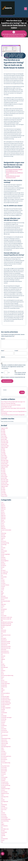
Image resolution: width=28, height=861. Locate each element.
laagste (3, 690)
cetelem (3, 586)
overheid (3, 751)
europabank (4, 609)
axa (2, 546)
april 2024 (3, 473)
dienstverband (4, 597)
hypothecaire (12, 55)
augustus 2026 (4, 428)
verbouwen (3, 814)
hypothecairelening (5, 648)
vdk (2, 811)
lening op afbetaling (6, 703)
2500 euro (3, 517)
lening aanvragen (5, 696)
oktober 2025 (4, 444)
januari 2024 (4, 478)
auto (2, 539)
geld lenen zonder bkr (6, 619)
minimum (3, 720)
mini (2, 714)
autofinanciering (5, 543)
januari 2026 (4, 439)
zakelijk (3, 833)
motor (2, 727)
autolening (3, 544)
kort (2, 678)
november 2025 (4, 442)
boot (2, 578)
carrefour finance (5, 585)
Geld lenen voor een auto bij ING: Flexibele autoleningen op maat (11, 405)
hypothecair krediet (5, 641)
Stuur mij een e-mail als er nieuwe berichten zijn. (13, 377)
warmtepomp (4, 825)
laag (2, 688)
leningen (3, 706)
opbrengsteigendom (6, 746)
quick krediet (4, 770)
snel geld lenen (4, 782)
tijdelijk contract (5, 793)
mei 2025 (3, 452)
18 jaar (2, 510)
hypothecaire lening (5, 646)
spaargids (3, 787)
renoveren (3, 774)
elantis (2, 606)
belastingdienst (4, 560)
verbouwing (4, 816)
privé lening (4, 769)
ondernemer (4, 740)
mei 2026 (3, 433)
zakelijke (3, 835)
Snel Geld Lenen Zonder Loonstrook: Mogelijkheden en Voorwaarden (13, 412)
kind (2, 669)
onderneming (4, 741)
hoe (2, 633)
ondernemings (4, 743)
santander (3, 779)
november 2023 (4, 481)
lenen (2, 694)
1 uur (2, 502)
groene (2, 627)
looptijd (3, 709)
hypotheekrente (5, 651)
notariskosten (4, 735)
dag (2, 591)
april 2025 (3, 454)
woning (3, 830)
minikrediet (4, 715)
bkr (2, 568)
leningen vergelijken (6, 707)
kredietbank (4, 685)
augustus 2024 (4, 467)
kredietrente (4, 686)
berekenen (7, 53)
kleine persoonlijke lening (7, 675)
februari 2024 (4, 476)
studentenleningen (5, 788)
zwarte (2, 840)
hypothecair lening (5, 643)
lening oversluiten (5, 704)
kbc (2, 662)
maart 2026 (3, 436)
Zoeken (5, 390)
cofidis (2, 588)
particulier (3, 754)
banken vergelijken (5, 554)
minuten (3, 722)
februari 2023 (4, 496)
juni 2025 (3, 450)
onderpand (3, 745)
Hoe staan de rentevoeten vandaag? (14, 169)
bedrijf (2, 555)
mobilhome (4, 725)
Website (3, 357)
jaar (2, 661)
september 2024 (5, 465)
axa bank (3, 547)
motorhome (4, 730)
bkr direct (3, 570)
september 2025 (5, 445)
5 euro (2, 523)
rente (2, 775)
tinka (2, 795)
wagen (2, 824)
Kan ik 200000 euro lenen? (12, 171)
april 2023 (3, 492)
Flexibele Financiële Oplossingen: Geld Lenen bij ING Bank (13, 409)
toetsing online (4, 796)
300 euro (3, 522)
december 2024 (4, 460)
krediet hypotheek (5, 683)
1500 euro (3, 509)
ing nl (2, 657)
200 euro (3, 513)
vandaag (3, 806)
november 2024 (4, 462)
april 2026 (3, 434)
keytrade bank (4, 667)
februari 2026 (4, 437)
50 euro (2, 525)
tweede (2, 800)
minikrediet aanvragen (6, 717)
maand (2, 711)
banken (3, 552)
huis (2, 636)
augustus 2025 (4, 447)
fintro (2, 612)
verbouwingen (4, 817)
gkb (2, 620)
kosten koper (4, 682)
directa (2, 599)
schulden (3, 780)
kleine (2, 673)
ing (2, 654)
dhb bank (3, 596)
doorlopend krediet (5, 601)
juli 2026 (3, 429)
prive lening (4, 767)
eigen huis (3, 604)
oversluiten (3, 753)
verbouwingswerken (5, 819)
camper (3, 580)
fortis (2, 614)
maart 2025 (3, 455)
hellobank (3, 631)
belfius (2, 562)
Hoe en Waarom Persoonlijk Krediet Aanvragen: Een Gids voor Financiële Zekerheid (13, 402)
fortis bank (3, 615)
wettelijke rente (5, 829)
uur (2, 803)
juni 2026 (3, 431)
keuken (2, 664)
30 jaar (2, 520)
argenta (3, 538)
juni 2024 (3, 470)
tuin (2, 798)
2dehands (3, 518)
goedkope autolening (6, 623)
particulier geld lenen (6, 756)
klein (2, 672)
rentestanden (4, 777)
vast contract (4, 808)
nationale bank (4, 732)
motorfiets (3, 728)
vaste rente (3, 809)
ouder (2, 748)
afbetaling (3, 533)
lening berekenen (5, 698)
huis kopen (3, 638)
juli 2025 (3, 449)
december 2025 (4, 441)
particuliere (4, 758)
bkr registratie (4, 572)
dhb (2, 594)
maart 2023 (3, 494)
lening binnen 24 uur (6, 699)
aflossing (3, 536)
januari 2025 (4, 458)
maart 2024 (3, 475)
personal (3, 761)
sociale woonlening (5, 785)
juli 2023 (3, 488)
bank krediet (4, 551)
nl (1, 733)
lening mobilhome (5, 701)
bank (2, 549)
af (1, 531)
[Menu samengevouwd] (25, 8)
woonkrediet (4, 832)
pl (1, 764)
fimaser (3, 610)
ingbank (3, 659)
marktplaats (4, 712)
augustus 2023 (4, 486)
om (2, 736)
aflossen (3, 534)
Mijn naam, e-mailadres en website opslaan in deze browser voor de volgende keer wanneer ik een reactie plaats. (13, 366)
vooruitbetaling (4, 821)
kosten (16, 56)
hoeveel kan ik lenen (6, 635)
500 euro (3, 526)
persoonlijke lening (5, 762)
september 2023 (5, 484)
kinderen (3, 670)
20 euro (2, 512)
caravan (3, 581)
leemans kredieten (5, 693)
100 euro (3, 505)
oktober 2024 (4, 463)
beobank (3, 564)
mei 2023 (6, 57)
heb (2, 628)
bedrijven (3, 557)
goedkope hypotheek (6, 625)
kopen (2, 677)
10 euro (2, 504)
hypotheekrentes (5, 652)
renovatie (3, 772)
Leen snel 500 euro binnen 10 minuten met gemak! (12, 414)
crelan (2, 589)
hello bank (3, 630)
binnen (2, 567)
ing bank (3, 656)
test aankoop (4, 791)
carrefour (3, 583)
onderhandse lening (5, 738)
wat (2, 827)
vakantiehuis (4, 804)
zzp (2, 842)
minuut (2, 724)
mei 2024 (3, 471)
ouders (2, 749)
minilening (3, 719)
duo (2, 602)
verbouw (3, 812)
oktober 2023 (4, 483)
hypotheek (11, 56)
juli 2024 (3, 468)
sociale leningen (5, 783)
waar (2, 822)
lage (2, 691)
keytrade (3, 665)
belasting (3, 559)
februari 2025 (4, 457)
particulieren (4, 759)
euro (2, 607)
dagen (2, 593)
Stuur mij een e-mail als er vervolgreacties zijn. (20, 373)
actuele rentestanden (6, 530)
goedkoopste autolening (7, 622)
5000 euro (3, 528)
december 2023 (4, 479)
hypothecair (14, 53)
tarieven (3, 790)
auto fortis (3, 541)
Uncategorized (4, 801)
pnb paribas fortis (5, 766)
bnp (2, 575)
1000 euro (3, 507)
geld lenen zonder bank (6, 617)
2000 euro (3, 515)
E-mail (16, 350)
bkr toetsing (4, 573)
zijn (2, 837)
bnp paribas (4, 576)
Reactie (3, 338)
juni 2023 (3, 489)
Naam (3, 350)
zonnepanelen (4, 838)
